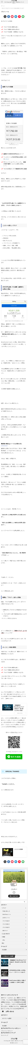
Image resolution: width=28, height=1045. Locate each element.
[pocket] (12, 16)
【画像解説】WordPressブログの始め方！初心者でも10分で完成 (17, 962)
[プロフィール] (15, 16)
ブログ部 (14, 1039)
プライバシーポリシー (7, 1031)
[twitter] (5, 16)
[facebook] (8, 16)
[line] (23, 16)
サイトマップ (4, 1035)
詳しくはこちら (14, 896)
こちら (6, 159)
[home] (14, 892)
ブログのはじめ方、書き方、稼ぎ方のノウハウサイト (14, 1040)
